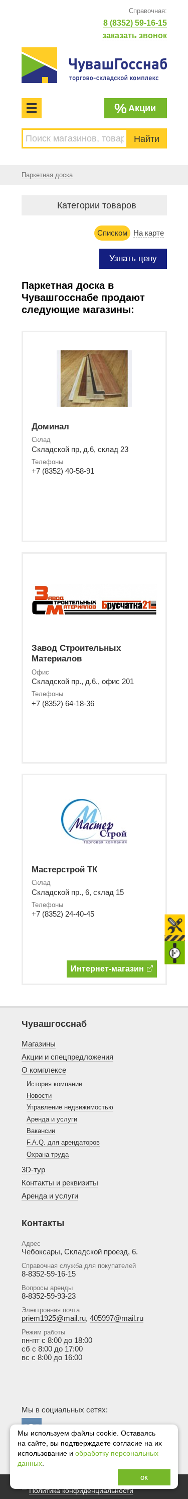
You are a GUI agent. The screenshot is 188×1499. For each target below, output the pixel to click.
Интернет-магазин (107, 968)
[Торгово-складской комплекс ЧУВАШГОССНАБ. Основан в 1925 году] (94, 65)
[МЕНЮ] (32, 108)
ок (144, 1477)
